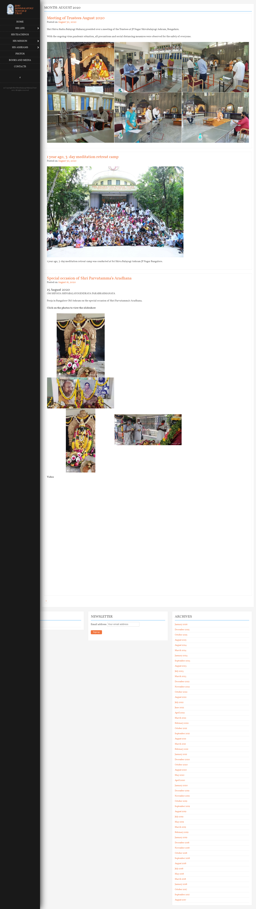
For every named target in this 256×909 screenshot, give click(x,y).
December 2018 (182, 842)
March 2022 (180, 718)
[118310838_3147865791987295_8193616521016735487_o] (215, 67)
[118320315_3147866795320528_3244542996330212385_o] (80, 117)
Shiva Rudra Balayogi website (19, 624)
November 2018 (182, 848)
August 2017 (180, 899)
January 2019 (181, 837)
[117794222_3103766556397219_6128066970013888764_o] (80, 440)
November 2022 (182, 686)
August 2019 (180, 811)
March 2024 (180, 650)
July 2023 (179, 671)
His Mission (20, 41)
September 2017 (182, 894)
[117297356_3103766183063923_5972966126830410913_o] (147, 338)
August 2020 (181, 770)
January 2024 (181, 655)
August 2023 (180, 666)
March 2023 (180, 676)
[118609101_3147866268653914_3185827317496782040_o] (215, 117)
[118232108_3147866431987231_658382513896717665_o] (147, 67)
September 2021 (182, 733)
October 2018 (181, 853)
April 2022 (180, 712)
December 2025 (182, 629)
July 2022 (179, 702)
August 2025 (180, 640)
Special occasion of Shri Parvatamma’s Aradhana (89, 278)
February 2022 (182, 723)
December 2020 (182, 759)
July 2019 (179, 816)
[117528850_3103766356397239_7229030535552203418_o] (147, 389)
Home (20, 22)
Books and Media (20, 60)
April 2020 (180, 780)
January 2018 (181, 884)
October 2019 (181, 801)
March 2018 (180, 879)
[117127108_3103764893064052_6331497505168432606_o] (80, 345)
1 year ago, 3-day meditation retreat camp (83, 157)
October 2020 (181, 764)
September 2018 (182, 858)
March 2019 (180, 827)
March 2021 (180, 744)
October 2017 (181, 889)
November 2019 (182, 796)
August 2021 (180, 738)
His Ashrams (20, 47)
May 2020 (179, 775)
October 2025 (181, 634)
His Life (20, 28)
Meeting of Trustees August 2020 (76, 18)
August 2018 (180, 863)
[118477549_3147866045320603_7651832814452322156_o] (147, 117)
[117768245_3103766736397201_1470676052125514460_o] (80, 392)
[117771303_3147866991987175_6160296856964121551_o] (80, 67)
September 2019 (182, 806)
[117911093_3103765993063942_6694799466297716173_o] (147, 429)
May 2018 (179, 873)
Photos (20, 54)
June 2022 (179, 707)
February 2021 (181, 749)
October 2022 (181, 692)
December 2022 (182, 681)
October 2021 (181, 728)
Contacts (20, 66)
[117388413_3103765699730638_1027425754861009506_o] (215, 338)
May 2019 (179, 822)
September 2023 (182, 660)
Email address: (99, 624)
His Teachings (20, 34)
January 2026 (181, 624)
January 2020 (181, 785)
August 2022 (180, 697)
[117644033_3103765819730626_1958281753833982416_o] (215, 389)
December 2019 (182, 790)
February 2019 (181, 832)
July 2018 (179, 868)
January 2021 (181, 754)
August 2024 (181, 645)
